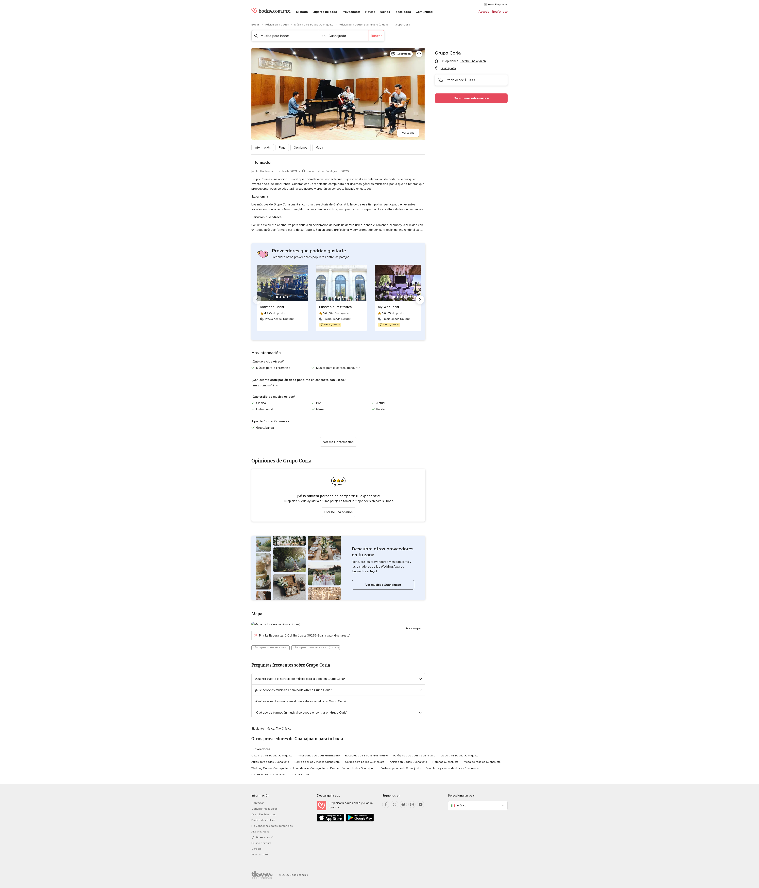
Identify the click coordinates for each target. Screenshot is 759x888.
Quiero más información (471, 98)
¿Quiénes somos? (262, 837)
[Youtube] (420, 804)
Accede (484, 12)
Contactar (257, 803)
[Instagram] (411, 804)
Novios (385, 12)
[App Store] (331, 820)
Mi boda (302, 12)
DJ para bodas (302, 774)
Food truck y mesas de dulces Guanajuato (452, 768)
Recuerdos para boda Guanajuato (366, 755)
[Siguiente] (419, 299)
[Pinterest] (403, 804)
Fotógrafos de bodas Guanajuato (414, 755)
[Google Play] (360, 820)
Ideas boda (403, 12)
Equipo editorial (261, 843)
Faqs (282, 148)
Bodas (255, 24)
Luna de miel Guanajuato (309, 768)
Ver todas (408, 132)
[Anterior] (257, 299)
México (461, 805)
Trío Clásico (284, 729)
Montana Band (272, 307)
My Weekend (388, 307)
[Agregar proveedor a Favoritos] (419, 54)
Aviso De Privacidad (263, 814)
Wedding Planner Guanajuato (269, 768)
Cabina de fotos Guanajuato (269, 774)
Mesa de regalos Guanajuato (482, 762)
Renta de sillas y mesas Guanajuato (317, 762)
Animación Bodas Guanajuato (408, 762)
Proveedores (351, 12)
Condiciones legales (264, 808)
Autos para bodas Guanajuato (270, 762)
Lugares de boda (324, 12)
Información (263, 148)
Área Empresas (497, 4)
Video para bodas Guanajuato (460, 755)
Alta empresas (260, 831)
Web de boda (259, 854)
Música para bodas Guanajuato (314, 24)
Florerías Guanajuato (445, 762)
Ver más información (338, 442)
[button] (338, 495)
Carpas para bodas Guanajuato (364, 762)
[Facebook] (385, 804)
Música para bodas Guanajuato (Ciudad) (364, 24)
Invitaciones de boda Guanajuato (319, 755)
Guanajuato (448, 68)
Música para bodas (277, 24)
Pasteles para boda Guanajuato (401, 768)
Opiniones (300, 148)
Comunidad (424, 12)
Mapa (319, 148)
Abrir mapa (413, 628)
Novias (370, 12)
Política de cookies (263, 820)
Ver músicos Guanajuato (383, 585)
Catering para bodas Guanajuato (272, 755)
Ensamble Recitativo (335, 307)
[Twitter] (394, 804)
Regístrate (500, 12)
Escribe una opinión (338, 512)
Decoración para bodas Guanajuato (352, 768)
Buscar (376, 36)
